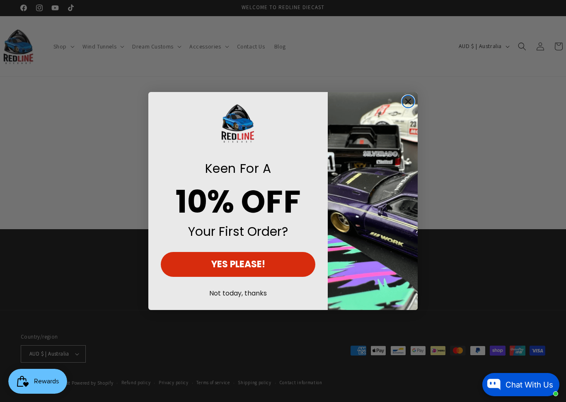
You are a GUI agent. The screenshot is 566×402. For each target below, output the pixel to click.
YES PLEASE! (238, 264)
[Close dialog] (408, 101)
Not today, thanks (238, 293)
